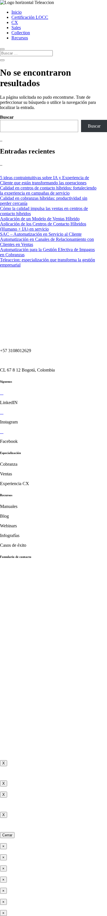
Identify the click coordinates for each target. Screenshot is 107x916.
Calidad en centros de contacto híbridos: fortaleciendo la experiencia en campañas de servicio (48, 190)
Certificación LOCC (29, 17)
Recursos (19, 37)
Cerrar (7, 835)
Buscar (7, 117)
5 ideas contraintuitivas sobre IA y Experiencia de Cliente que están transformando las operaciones (44, 180)
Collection (20, 32)
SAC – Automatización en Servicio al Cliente (41, 234)
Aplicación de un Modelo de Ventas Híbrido (40, 218)
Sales (16, 27)
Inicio (16, 12)
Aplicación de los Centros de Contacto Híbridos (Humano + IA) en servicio (43, 226)
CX (14, 22)
